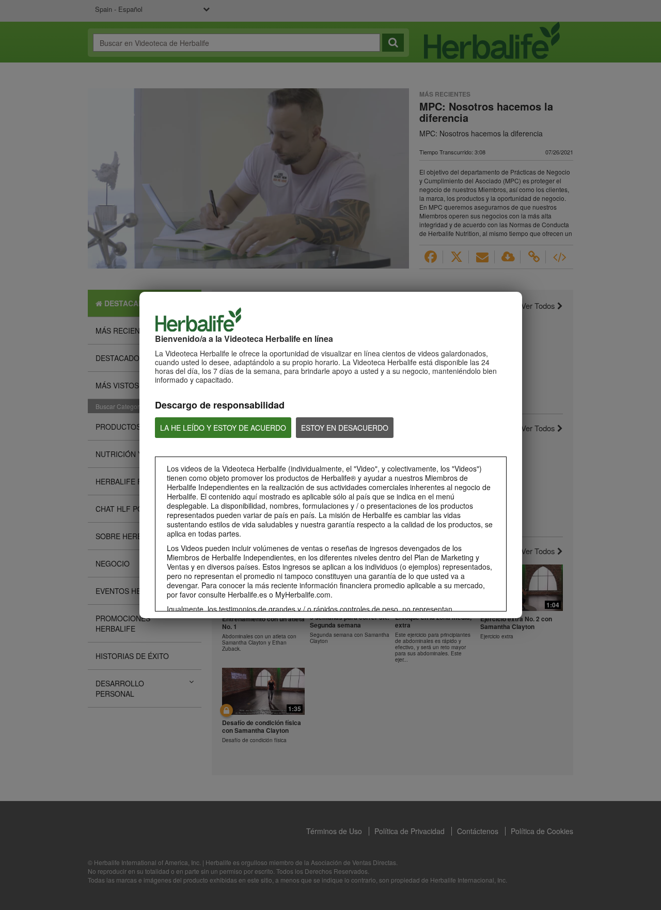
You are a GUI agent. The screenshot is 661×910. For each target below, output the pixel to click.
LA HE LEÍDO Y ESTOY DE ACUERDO (223, 427)
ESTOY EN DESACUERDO (344, 427)
